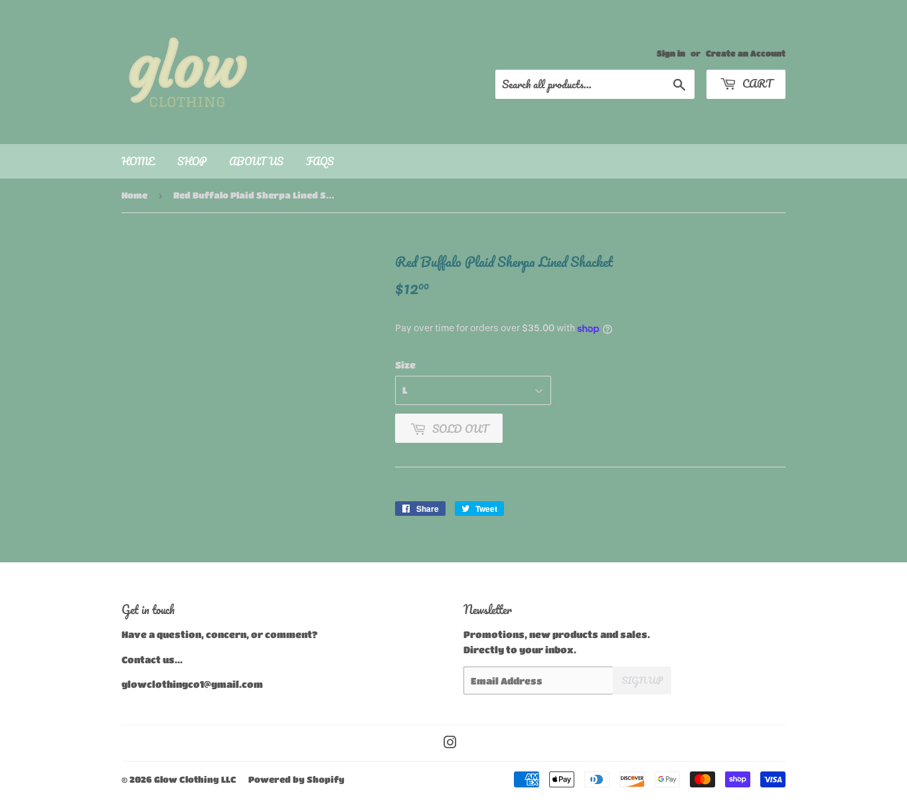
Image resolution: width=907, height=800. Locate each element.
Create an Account (745, 53)
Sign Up (642, 680)
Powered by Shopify (296, 779)
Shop (191, 161)
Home (138, 161)
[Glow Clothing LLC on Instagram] (450, 743)
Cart (756, 83)
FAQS (320, 161)
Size (405, 364)
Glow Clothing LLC (195, 779)
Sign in (671, 53)
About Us (256, 161)
